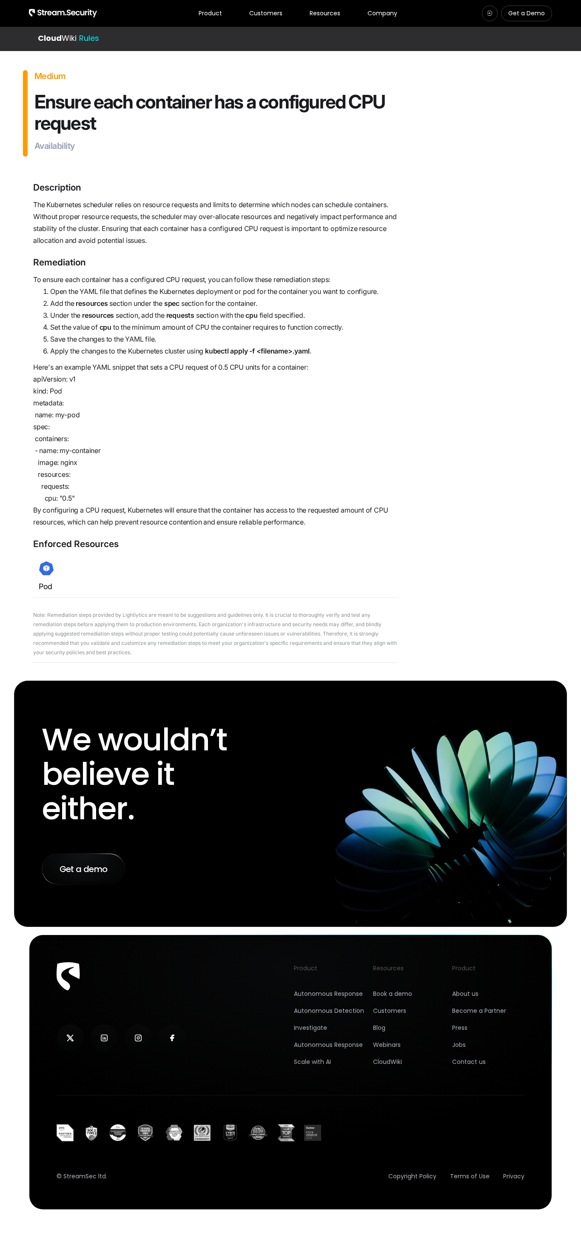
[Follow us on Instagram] (138, 1038)
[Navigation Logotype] (63, 13)
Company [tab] (382, 13)
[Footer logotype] (68, 976)
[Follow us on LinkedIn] (104, 1038)
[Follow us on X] (70, 1038)
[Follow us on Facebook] (172, 1038)
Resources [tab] (325, 13)
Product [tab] (210, 13)
